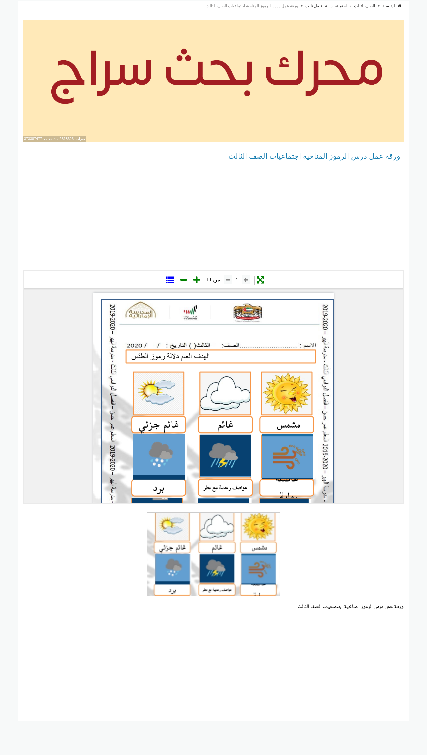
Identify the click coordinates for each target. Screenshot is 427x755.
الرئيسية (389, 6)
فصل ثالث (313, 6)
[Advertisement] (213, 217)
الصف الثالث (364, 6)
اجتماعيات (338, 6)
